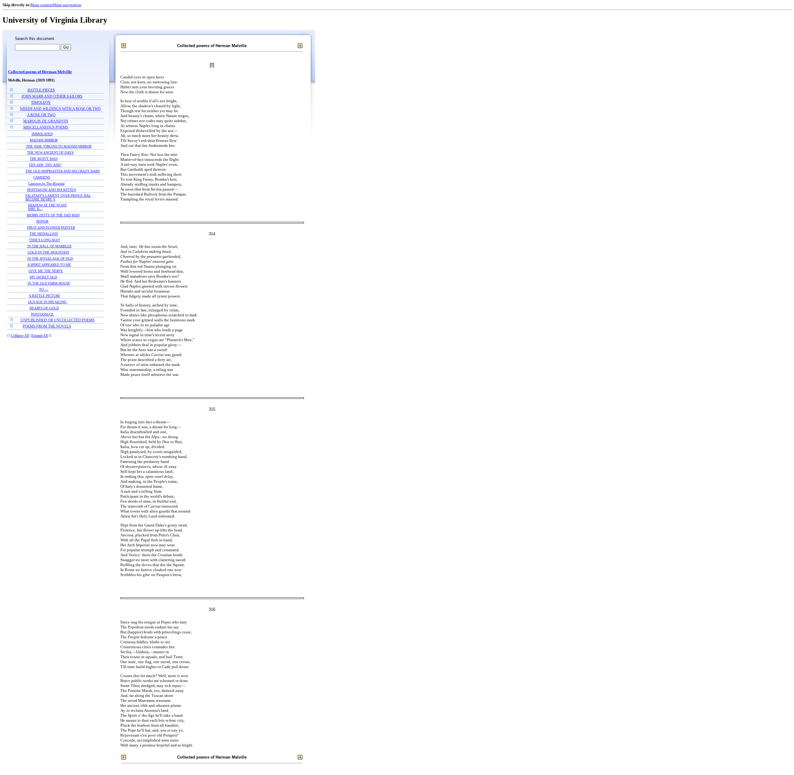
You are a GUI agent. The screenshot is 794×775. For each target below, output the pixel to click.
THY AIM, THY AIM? (45, 165)
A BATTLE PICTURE (44, 295)
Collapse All (20, 336)
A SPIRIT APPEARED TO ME (49, 264)
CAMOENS (41, 177)
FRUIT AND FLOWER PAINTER (51, 227)
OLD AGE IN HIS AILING (47, 302)
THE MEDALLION (43, 234)
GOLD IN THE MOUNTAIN (48, 252)
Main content (41, 4)
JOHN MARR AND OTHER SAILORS (52, 97)
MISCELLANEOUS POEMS (45, 127)
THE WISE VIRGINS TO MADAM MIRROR (58, 146)
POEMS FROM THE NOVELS (47, 326)
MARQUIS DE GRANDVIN (45, 121)
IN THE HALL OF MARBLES (49, 246)
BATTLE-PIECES (41, 90)
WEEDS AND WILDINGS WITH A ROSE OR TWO (60, 109)
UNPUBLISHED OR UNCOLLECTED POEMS (57, 320)
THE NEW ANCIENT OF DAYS (50, 152)
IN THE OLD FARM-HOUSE (49, 283)
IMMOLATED (42, 134)
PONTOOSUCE (42, 314)
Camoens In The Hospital (46, 183)
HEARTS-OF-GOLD (44, 308)
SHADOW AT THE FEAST (47, 205)
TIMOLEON (41, 103)
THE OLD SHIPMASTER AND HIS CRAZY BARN (62, 171)
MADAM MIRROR (44, 140)
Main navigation (67, 4)
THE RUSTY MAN (44, 159)
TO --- (43, 289)
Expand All (39, 336)
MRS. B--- (35, 209)
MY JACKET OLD (43, 277)
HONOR (42, 221)
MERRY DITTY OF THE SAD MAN (53, 215)
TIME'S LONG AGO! (44, 240)
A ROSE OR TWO (41, 115)
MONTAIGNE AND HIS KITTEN (51, 190)
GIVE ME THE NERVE (46, 271)
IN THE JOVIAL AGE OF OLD (50, 258)
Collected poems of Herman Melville (40, 72)
